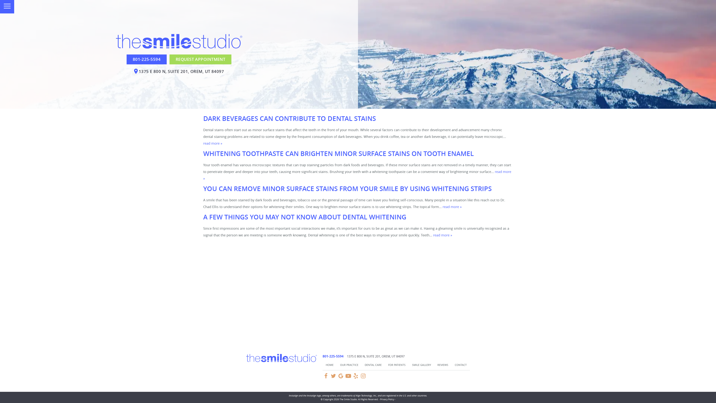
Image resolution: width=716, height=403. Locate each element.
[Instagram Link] (363, 378)
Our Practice (349, 365)
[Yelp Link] (356, 378)
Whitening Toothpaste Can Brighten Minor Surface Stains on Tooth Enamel (338, 153)
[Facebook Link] (326, 378)
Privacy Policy (387, 399)
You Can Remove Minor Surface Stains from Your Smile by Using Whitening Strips (347, 188)
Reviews (442, 365)
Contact (461, 365)
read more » (212, 143)
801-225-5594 (147, 59)
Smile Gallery (421, 365)
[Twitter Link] (333, 378)
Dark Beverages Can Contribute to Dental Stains (289, 118)
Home (330, 365)
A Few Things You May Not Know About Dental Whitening (304, 217)
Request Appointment (200, 59)
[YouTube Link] (348, 378)
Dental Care (373, 365)
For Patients (397, 365)
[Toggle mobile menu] (5, 6)
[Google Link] (341, 378)
